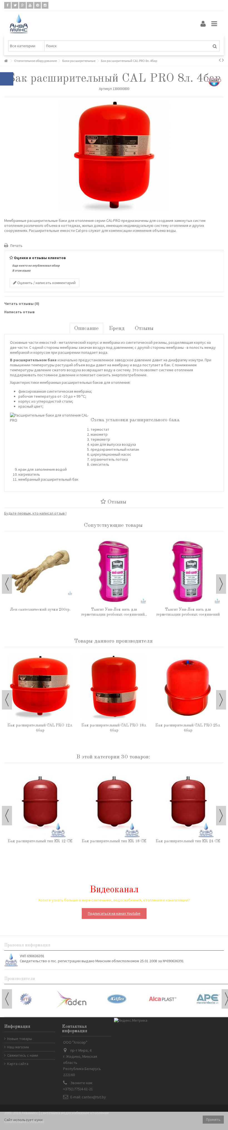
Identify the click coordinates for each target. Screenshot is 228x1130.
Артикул (105, 88)
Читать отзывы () (21, 303)
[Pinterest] (37, 5)
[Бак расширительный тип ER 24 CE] (187, 802)
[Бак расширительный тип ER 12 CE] (40, 802)
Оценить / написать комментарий (46, 282)
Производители (19, 979)
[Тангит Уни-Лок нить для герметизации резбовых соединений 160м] (114, 571)
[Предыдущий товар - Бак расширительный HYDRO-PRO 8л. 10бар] (220, 60)
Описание (86, 328)
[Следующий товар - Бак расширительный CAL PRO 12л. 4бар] (223, 60)
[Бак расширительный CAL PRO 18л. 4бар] (114, 687)
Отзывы (144, 328)
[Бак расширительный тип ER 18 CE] (114, 802)
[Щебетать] (15, 5)
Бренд (117, 328)
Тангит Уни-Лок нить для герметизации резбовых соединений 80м (188, 615)
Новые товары (19, 1038)
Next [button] (221, 584)
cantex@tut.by (94, 1096)
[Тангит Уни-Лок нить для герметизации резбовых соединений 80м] (187, 571)
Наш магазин (18, 1046)
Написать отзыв (19, 311)
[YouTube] (30, 5)
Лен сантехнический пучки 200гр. (40, 610)
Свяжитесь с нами (22, 1055)
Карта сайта (17, 1063)
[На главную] (6, 60)
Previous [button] (7, 584)
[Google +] (22, 5)
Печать (16, 245)
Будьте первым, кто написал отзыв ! (35, 513)
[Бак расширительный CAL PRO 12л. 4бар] (40, 687)
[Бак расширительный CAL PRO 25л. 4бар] (187, 687)
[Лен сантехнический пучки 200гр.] (40, 571)
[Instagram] (45, 5)
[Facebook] (7, 5)
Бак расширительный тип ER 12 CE (40, 841)
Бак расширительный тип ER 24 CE (188, 841)
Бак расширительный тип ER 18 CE (114, 841)
